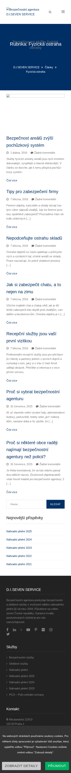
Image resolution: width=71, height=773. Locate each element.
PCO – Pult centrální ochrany (26, 694)
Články (49, 67)
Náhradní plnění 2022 (19, 555)
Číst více (11, 180)
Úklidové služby (18, 663)
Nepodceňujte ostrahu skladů (34, 238)
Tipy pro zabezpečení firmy (32, 191)
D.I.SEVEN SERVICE (26, 67)
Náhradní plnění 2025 (19, 531)
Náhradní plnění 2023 (19, 547)
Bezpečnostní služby (21, 657)
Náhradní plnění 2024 (19, 539)
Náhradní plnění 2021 (19, 564)
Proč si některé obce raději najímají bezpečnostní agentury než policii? (32, 449)
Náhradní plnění (18, 669)
